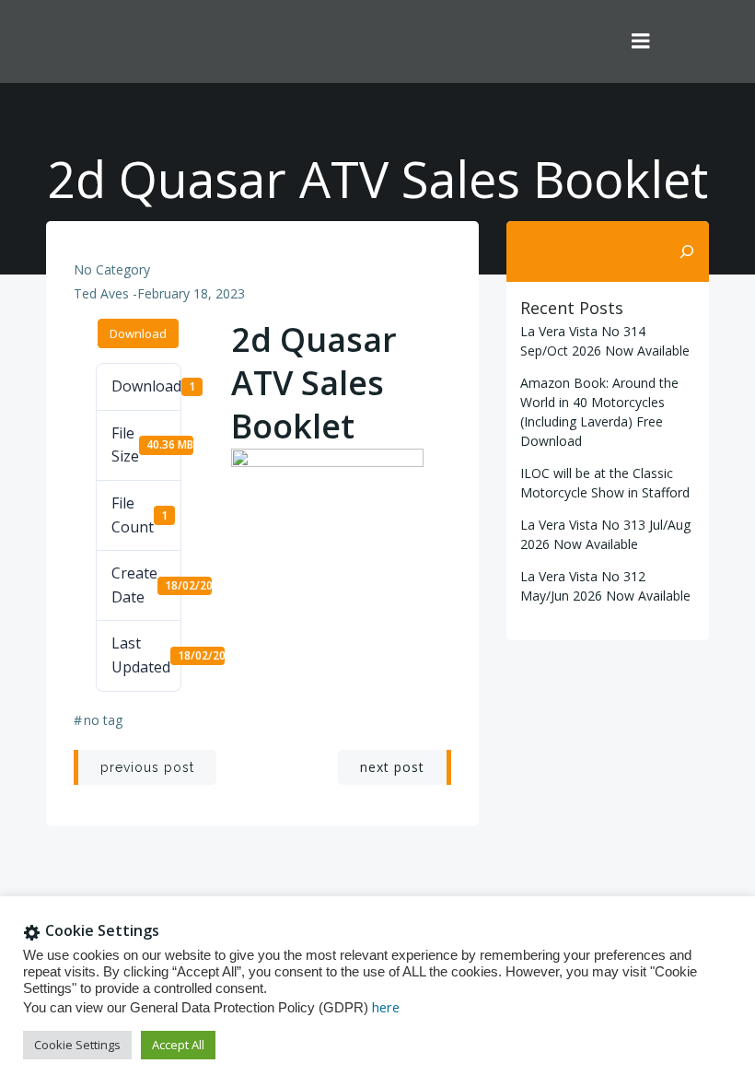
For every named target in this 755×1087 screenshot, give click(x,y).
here (386, 1007)
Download (138, 333)
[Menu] (640, 41)
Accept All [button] (178, 1044)
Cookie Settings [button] (77, 1044)
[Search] (687, 251)
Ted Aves (101, 293)
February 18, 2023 (191, 293)
